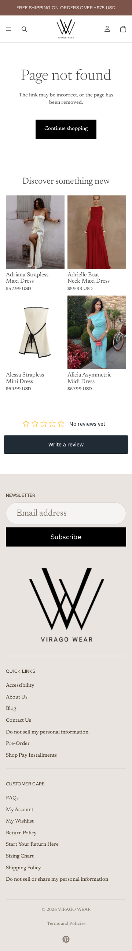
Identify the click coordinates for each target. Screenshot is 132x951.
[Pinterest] (66, 939)
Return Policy (21, 833)
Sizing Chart (20, 856)
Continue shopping (66, 128)
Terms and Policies (66, 924)
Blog (11, 708)
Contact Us (18, 720)
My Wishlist (20, 821)
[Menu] (8, 29)
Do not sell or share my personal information (57, 879)
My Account (19, 809)
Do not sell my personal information (47, 732)
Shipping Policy (23, 867)
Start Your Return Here (32, 844)
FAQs (12, 798)
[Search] (24, 29)
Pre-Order (18, 743)
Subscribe (66, 537)
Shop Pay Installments (31, 755)
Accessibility (20, 685)
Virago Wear (74, 910)
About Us (16, 697)
